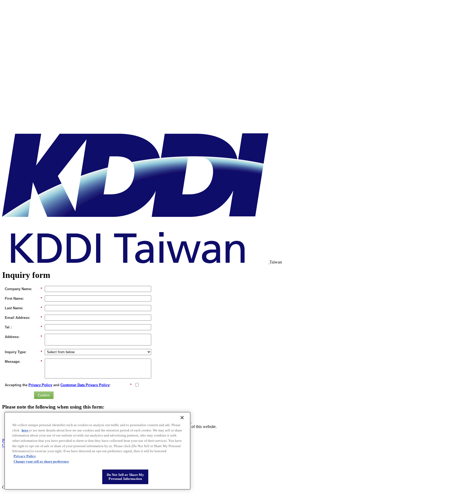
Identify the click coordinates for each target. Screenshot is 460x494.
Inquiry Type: (23, 352)
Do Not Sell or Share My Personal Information (125, 477)
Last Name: (23, 308)
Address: (23, 337)
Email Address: (23, 318)
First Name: (23, 298)
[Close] (182, 417)
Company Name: (23, 289)
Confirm (44, 395)
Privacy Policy (40, 385)
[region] (97, 451)
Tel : (23, 327)
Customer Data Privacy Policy (84, 385)
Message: (23, 362)
